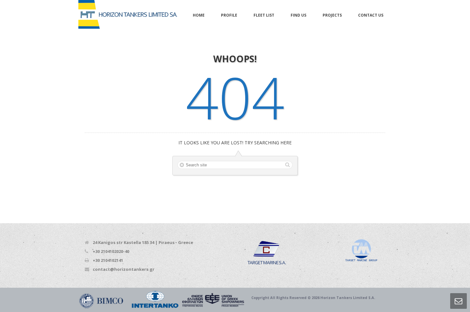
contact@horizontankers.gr (123, 269)
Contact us (370, 15)
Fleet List (264, 15)
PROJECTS (332, 15)
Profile (229, 15)
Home (199, 15)
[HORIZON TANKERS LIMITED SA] (127, 15)
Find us (298, 15)
